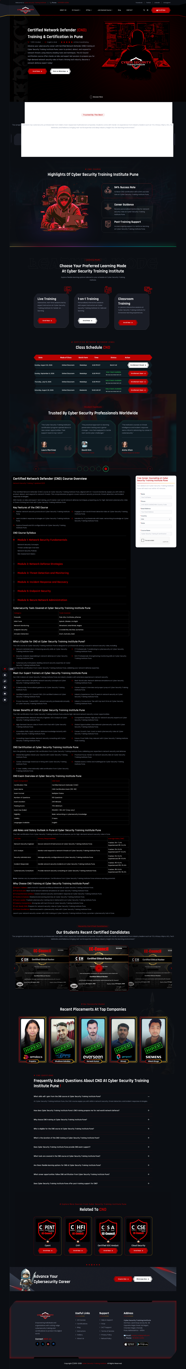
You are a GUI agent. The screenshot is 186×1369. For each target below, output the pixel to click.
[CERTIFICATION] (5, 687)
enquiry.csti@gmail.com (140, 1335)
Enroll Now (161, 10)
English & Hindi (52, 42)
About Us (80, 1338)
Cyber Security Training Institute (35, 3)
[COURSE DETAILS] (5, 681)
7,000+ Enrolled (35, 42)
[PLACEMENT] (5, 693)
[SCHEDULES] (5, 675)
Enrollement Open (137, 373)
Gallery (80, 1335)
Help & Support (107, 1320)
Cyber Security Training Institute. (94, 1363)
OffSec (88, 10)
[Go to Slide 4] (100, 469)
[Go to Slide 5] (106, 469)
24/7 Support (106, 1327)
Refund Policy (106, 1338)
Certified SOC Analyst (108, 1245)
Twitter (148, 3)
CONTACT (130, 10)
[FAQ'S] (5, 700)
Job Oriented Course (104, 10)
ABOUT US (63, 10)
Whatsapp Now (141, 1279)
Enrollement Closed (137, 365)
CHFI (78, 1245)
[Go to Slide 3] (93, 469)
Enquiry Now (122, 1279)
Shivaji (123, 1061)
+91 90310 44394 (63, 3)
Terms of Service (107, 1331)
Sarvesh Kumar (93, 1061)
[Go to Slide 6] (99, 1264)
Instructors (81, 1331)
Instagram (167, 3)
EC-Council (75, 10)
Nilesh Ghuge (153, 1061)
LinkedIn (157, 3)
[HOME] (5, 669)
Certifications (82, 1324)
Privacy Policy (106, 1335)
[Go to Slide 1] (80, 469)
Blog (119, 10)
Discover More (98, 97)
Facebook (139, 3)
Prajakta (32, 1061)
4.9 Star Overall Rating (81, 42)
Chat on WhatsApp (59, 71)
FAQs (103, 1324)
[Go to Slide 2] (87, 469)
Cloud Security (138, 1245)
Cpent (48, 1245)
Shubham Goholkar (63, 1061)
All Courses (81, 1320)
